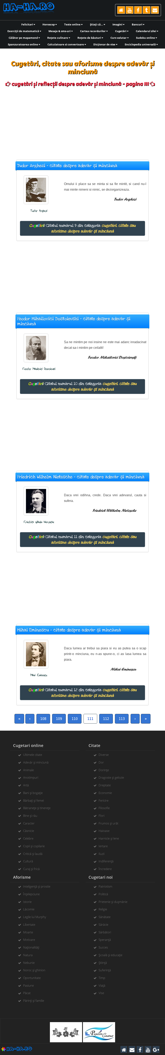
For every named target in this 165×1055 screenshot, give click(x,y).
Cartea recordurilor (93, 31)
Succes (103, 947)
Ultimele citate (32, 755)
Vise (101, 993)
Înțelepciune (31, 894)
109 (59, 719)
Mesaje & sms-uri (59, 31)
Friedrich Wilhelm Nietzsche (39, 522)
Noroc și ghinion (34, 970)
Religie (103, 909)
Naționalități (31, 947)
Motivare (29, 940)
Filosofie (104, 808)
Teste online (72, 24)
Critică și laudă (32, 854)
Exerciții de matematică (23, 31)
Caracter (29, 823)
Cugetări (121, 31)
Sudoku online (146, 38)
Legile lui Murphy (34, 917)
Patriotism (105, 886)
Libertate (29, 924)
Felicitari (27, 24)
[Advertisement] (82, 121)
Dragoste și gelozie (111, 777)
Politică (103, 894)
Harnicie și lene (109, 838)
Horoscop (48, 24)
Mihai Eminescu (39, 675)
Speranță (105, 940)
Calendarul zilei (146, 31)
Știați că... (97, 24)
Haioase (104, 831)
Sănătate (104, 917)
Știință (103, 963)
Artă (26, 785)
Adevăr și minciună (35, 762)
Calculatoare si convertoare (66, 44)
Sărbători (105, 932)
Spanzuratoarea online (23, 44)
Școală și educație (110, 955)
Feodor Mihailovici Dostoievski (39, 369)
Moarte (28, 932)
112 (106, 719)
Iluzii (101, 854)
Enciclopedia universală (140, 44)
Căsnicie (28, 831)
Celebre (28, 838)
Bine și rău (30, 816)
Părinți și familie (33, 1001)
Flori (101, 816)
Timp (102, 978)
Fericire (103, 800)
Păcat (27, 993)
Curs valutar (118, 38)
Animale (28, 770)
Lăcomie (28, 909)
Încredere (105, 869)
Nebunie (29, 963)
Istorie (27, 902)
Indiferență (106, 861)
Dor (101, 762)
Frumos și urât (108, 823)
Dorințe (104, 770)
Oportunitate (32, 978)
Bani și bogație (33, 793)
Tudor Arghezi (38, 211)
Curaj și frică (31, 869)
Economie (105, 793)
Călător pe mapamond (23, 38)
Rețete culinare (58, 38)
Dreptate (105, 785)
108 (43, 719)
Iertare (103, 846)
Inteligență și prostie (36, 886)
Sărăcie (103, 924)
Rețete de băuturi (89, 38)
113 (122, 719)
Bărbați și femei (33, 800)
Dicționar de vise (104, 44)
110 (75, 719)
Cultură (28, 861)
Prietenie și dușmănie (113, 902)
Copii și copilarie (34, 846)
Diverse (104, 755)
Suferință (105, 970)
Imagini (117, 24)
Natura (28, 955)
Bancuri (137, 24)
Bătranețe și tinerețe (37, 808)
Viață (102, 985)
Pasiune (28, 985)
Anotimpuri (30, 777)
